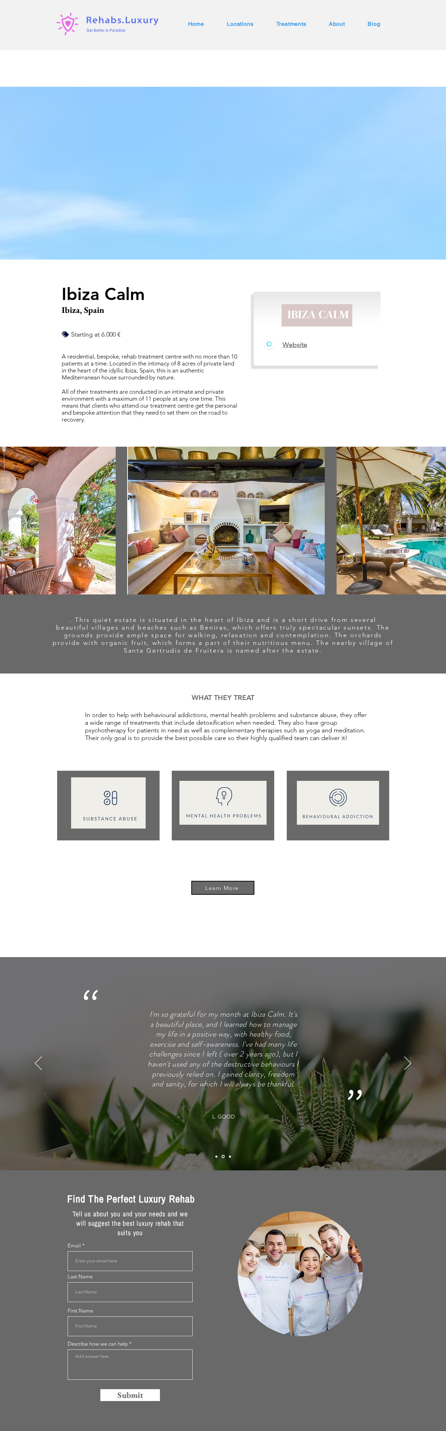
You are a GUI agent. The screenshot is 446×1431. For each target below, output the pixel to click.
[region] (300, 1273)
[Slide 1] (216, 1156)
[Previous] (38, 1063)
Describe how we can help (98, 1343)
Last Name (80, 1276)
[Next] (407, 1063)
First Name (80, 1310)
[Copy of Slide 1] (223, 1156)
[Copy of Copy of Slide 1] (229, 1156)
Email (74, 1245)
